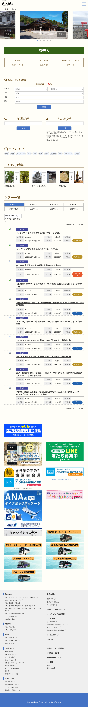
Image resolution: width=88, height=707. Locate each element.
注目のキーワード (17, 65)
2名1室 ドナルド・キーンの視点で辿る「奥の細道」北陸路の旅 (43, 357)
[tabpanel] (44, 25)
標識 (48, 665)
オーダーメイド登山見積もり (57, 614)
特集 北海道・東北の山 (12, 603)
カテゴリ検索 (44, 60)
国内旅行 (8, 624)
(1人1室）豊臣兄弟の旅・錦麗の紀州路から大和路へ (38, 265)
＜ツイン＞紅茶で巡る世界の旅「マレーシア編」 (37, 249)
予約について (9, 651)
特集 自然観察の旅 (11, 637)
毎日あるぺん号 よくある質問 (14, 663)
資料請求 (7, 671)
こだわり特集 (44, 65)
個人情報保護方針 (53, 657)
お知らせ (17, 60)
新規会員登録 (9, 682)
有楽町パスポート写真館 (55, 648)
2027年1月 (34, 209)
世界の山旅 (51, 594)
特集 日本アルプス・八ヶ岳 (14, 600)
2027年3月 (74, 209)
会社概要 (50, 662)
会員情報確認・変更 (11, 684)
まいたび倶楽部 (10, 665)
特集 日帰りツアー (11, 630)
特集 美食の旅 (10, 643)
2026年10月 (54, 204)
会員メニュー (9, 678)
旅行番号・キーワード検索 (70, 60)
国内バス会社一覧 (10, 660)
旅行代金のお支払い (11, 654)
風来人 (7, 634)
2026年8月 (14, 204)
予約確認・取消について (12, 690)
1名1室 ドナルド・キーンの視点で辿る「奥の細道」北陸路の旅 (43, 340)
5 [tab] (50, 41)
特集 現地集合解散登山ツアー (14, 613)
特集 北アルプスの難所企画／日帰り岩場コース (20, 606)
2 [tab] (41, 41)
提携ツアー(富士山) (53, 602)
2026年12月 (14, 209)
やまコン (50, 639)
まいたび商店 (51, 635)
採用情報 (50, 668)
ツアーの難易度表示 (11, 616)
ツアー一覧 (70, 65)
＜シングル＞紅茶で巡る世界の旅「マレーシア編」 (38, 233)
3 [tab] (44, 41)
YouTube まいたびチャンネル (56, 624)
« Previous (70, 224)
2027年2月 (54, 209)
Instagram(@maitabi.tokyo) (55, 630)
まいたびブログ (52, 622)
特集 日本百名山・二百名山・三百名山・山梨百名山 (21, 597)
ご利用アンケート (10, 674)
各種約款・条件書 (53, 653)
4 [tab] (47, 41)
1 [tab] (37, 41)
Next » (80, 224)
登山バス (50, 599)
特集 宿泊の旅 (10, 627)
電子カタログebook (11, 668)
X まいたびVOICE (53, 627)
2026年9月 (34, 204)
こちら (56, 140)
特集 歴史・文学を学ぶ (12, 640)
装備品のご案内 (10, 619)
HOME (6, 9)
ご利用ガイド (9, 648)
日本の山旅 (8, 594)
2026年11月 (73, 204)
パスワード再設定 (10, 687)
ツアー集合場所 (10, 657)
